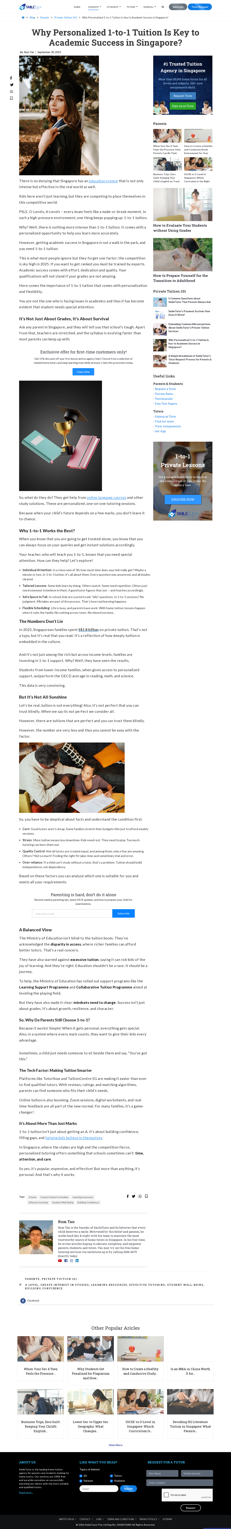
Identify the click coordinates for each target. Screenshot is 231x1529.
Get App (160, 431)
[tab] (30, 1301)
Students (113, 7)
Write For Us (66, 1519)
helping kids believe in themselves (73, 1138)
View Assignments (168, 426)
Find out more (164, 421)
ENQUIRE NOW (182, 499)
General (148, 7)
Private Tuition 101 (59, 1279)
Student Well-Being (62, 1202)
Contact (85, 1519)
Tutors (130, 7)
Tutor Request (200, 6)
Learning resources (83, 1197)
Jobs (98, 1519)
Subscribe (178, 6)
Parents (93, 7)
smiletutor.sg (96, 1252)
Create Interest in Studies (54, 1197)
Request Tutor (183, 96)
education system (103, 181)
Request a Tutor (165, 389)
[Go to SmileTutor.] (23, 17)
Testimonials (164, 398)
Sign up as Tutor (183, 106)
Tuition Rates (164, 394)
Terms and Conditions (120, 1519)
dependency (57, 867)
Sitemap (167, 1519)
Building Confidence (88, 1202)
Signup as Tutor (165, 416)
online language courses (106, 497)
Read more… (26, 1492)
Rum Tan (29, 52)
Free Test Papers (166, 403)
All (85, 1475)
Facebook (33, 1300)
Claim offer (83, 371)
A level (32, 1197)
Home (77, 7)
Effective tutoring (38, 1202)
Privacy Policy (148, 1519)
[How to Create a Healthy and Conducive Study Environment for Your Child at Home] (198, 135)
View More (115, 1445)
